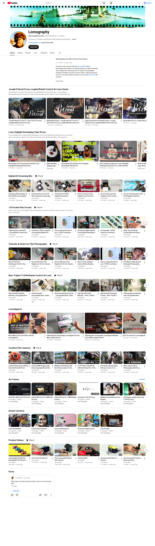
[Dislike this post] (17, 495)
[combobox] (73, 3)
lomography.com (35, 42)
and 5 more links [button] (47, 42)
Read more (59, 81)
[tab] (12, 52)
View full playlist (13, 401)
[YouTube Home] (12, 3)
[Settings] (139, 3)
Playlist (19, 399)
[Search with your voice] (111, 3)
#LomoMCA (82, 66)
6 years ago (26, 478)
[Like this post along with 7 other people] (12, 495)
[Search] (103, 3)
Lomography (12, 198)
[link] (31, 487)
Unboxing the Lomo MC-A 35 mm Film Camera (71, 59)
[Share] (40, 495)
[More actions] (45, 121)
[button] (59, 81)
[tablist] (77, 52)
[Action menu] (51, 495)
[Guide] (4, 3)
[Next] (146, 108)
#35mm (92, 75)
